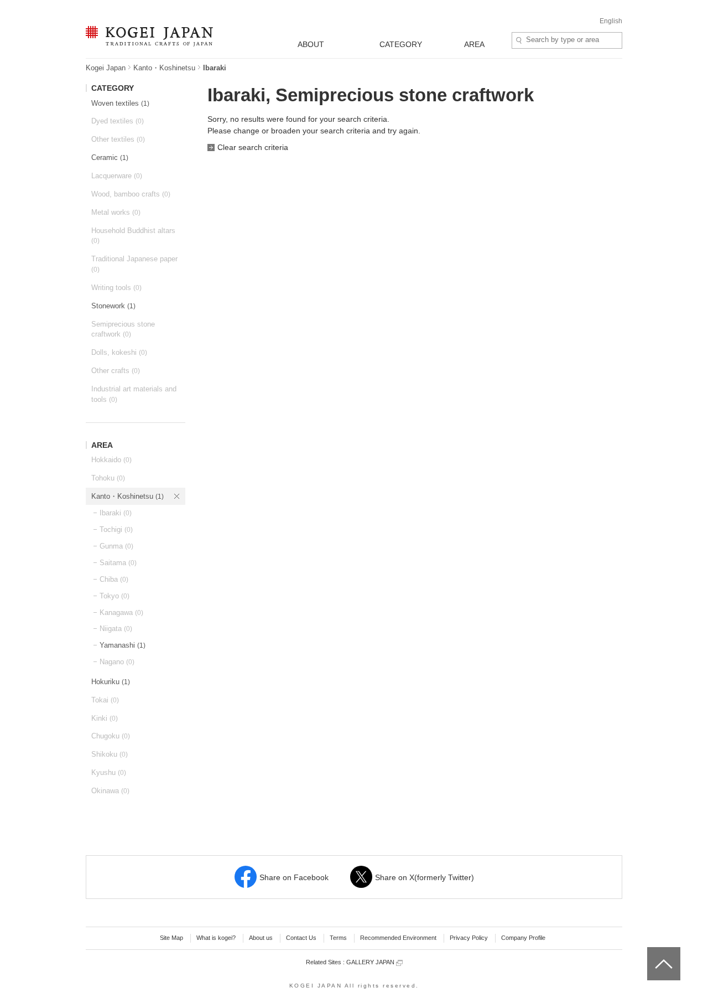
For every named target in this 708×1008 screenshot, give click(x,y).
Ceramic (109, 157)
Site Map (171, 937)
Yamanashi (122, 645)
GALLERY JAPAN (371, 962)
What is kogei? (216, 937)
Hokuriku (110, 682)
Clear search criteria (252, 147)
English (611, 21)
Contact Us (301, 937)
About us (261, 937)
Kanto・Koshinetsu (164, 68)
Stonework (113, 306)
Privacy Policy (469, 937)
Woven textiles (120, 103)
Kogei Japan (106, 68)
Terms (338, 937)
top (651, 951)
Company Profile (523, 937)
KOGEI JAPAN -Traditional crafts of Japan (146, 37)
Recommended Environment (398, 937)
